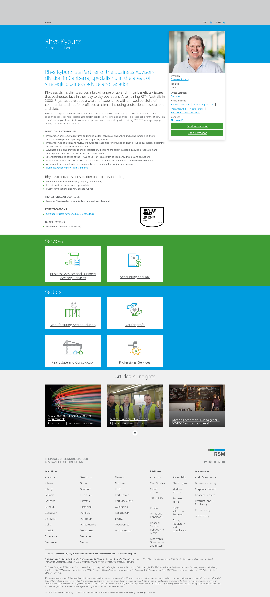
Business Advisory (180, 79)
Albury (49, 489)
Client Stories (136, 423)
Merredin (85, 536)
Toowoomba (122, 524)
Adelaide (50, 477)
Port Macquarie (124, 501)
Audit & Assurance (206, 477)
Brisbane (50, 501)
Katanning (86, 506)
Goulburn (85, 489)
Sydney (119, 518)
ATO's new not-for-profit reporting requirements (69, 417)
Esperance (51, 536)
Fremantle (51, 542)
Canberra (175, 96)
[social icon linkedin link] (173, 120)
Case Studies (157, 483)
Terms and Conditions (156, 515)
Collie (48, 524)
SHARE (218, 22)
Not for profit (196, 108)
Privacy (154, 507)
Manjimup (86, 518)
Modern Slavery (177, 490)
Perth (118, 489)
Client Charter (154, 490)
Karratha (85, 501)
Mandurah (86, 512)
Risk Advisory (202, 510)
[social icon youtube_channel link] (223, 462)
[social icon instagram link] (214, 462)
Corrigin (49, 530)
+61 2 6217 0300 (197, 133)
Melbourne (86, 530)
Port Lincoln (122, 495)
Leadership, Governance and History (157, 542)
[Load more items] (135, 433)
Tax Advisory (202, 516)
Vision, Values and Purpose (179, 511)
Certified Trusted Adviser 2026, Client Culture (70, 213)
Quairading (121, 506)
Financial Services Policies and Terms (157, 528)
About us (155, 477)
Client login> (180, 483)
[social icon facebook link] (210, 462)
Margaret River (88, 524)
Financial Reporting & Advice (80, 423)
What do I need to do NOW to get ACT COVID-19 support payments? (196, 421)
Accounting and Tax (203, 104)
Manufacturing (178, 108)
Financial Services (205, 495)
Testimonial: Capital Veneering (129, 419)
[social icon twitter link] (219, 462)
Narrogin (120, 477)
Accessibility (179, 477)
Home (48, 22)
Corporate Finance (205, 489)
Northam (120, 483)
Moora (84, 542)
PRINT (206, 22)
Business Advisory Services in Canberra (67, 167)
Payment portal (178, 500)
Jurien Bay (86, 495)
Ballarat (49, 495)
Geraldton (86, 477)
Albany (49, 483)
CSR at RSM (156, 498)
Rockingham (122, 512)
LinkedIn (179, 120)
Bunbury (50, 506)
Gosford (84, 483)
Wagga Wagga (123, 530)
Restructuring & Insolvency (204, 502)
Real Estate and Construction (185, 112)
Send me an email (197, 126)
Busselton (51, 512)
